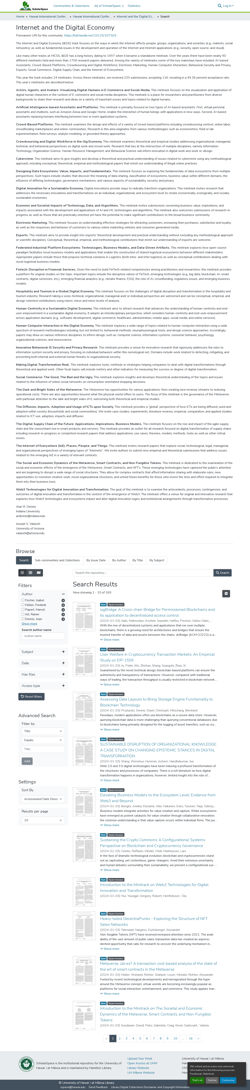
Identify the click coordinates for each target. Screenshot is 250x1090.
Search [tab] (24, 560)
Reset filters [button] (33, 696)
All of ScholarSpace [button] (107, 6)
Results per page (35, 811)
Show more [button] (29, 624)
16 (191, 1038)
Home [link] (20, 16)
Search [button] (224, 573)
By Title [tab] (137, 560)
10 (175, 1038)
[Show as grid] (30, 572)
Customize (228, 1080)
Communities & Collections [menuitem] (71, 6)
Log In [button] (227, 6)
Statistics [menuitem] (134, 6)
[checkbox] (23, 600)
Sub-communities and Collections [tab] (57, 560)
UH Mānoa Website (141, 1072)
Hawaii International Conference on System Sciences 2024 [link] (92, 16)
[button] (33, 6)
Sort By (27, 790)
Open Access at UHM (142, 1063)
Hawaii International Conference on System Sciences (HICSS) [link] (48, 16)
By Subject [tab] (156, 560)
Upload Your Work (139, 1058)
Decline (212, 1080)
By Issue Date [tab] (96, 560)
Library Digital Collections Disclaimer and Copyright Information (150, 1087)
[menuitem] (108, 6)
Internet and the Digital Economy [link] (136, 16)
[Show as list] (22, 572)
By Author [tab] (119, 560)
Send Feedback (98, 1087)
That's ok (197, 1080)
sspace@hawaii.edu (72, 1087)
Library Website (138, 1068)
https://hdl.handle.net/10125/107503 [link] (90, 35)
